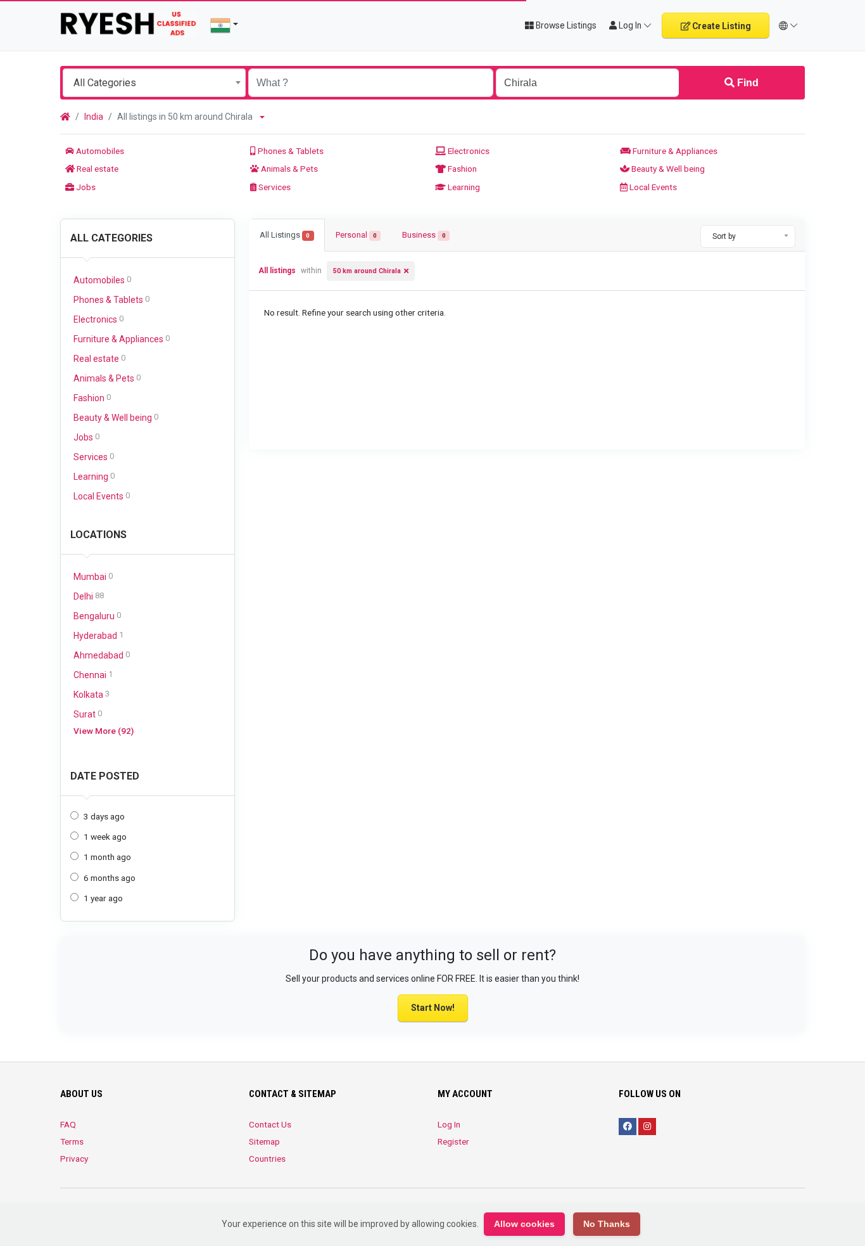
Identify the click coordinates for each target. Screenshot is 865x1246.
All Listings (285, 235)
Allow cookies (524, 1224)
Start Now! (433, 1008)
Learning (463, 187)
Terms (72, 1141)
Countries (267, 1158)
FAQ (68, 1124)
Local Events (652, 187)
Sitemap (264, 1141)
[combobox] (154, 82)
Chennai (93, 674)
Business (423, 235)
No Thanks (606, 1224)
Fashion (461, 169)
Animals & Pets (288, 169)
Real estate (96, 169)
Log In (449, 1124)
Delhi (88, 596)
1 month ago (107, 857)
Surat (87, 714)
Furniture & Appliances (674, 151)
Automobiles (99, 151)
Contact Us (270, 1124)
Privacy (74, 1158)
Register (453, 1141)
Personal (356, 235)
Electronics (467, 151)
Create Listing (720, 26)
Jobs (85, 187)
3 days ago (104, 816)
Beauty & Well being (667, 169)
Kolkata (91, 694)
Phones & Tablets (290, 151)
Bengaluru (97, 615)
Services (273, 187)
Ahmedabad (101, 655)
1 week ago (105, 837)
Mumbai (93, 576)
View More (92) (103, 731)
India (93, 117)
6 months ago (110, 878)
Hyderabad (98, 635)
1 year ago (103, 898)
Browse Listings (565, 25)
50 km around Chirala (367, 271)
